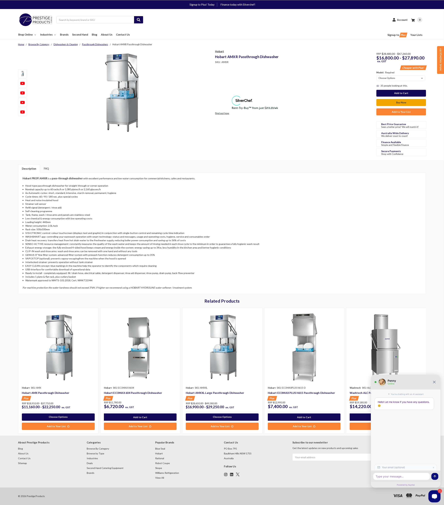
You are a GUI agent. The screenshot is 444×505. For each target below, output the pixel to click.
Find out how (222, 113)
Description (29, 168)
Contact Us (123, 34)
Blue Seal (160, 448)
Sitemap (22, 463)
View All (159, 477)
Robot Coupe (162, 463)
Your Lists (416, 34)
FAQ (46, 168)
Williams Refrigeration (167, 472)
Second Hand (80, 34)
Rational (159, 458)
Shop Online (25, 34)
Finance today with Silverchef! (237, 4)
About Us (106, 34)
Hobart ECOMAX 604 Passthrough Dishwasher (133, 392)
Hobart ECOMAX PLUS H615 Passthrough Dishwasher (301, 392)
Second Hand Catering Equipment (105, 468)
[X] (238, 474)
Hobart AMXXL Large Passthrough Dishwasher (215, 392)
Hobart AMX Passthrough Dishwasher (45, 392)
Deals (90, 463)
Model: (385, 72)
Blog (94, 34)
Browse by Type (95, 453)
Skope (158, 468)
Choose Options (58, 416)
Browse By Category (98, 448)
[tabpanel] (58, 371)
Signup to (396, 34)
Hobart (159, 453)
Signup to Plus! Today (202, 4)
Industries (46, 34)
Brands (64, 34)
